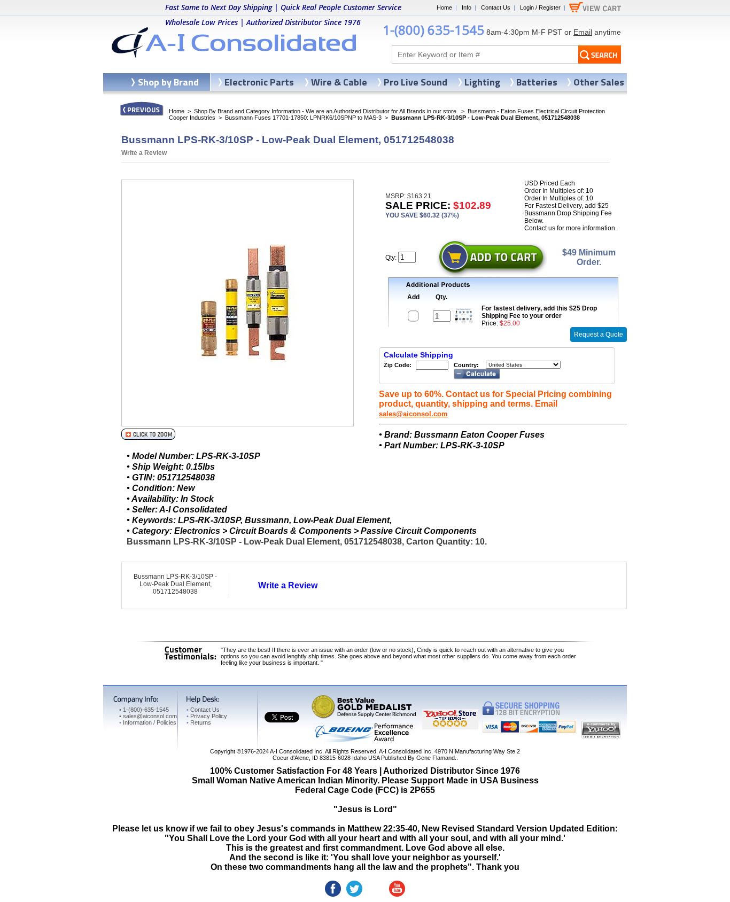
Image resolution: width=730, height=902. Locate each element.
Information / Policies (147, 722)
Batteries (536, 82)
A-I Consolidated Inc (296, 751)
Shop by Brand (168, 82)
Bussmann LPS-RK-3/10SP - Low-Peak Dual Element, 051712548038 (175, 584)
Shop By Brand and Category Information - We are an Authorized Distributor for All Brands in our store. (326, 111)
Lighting (482, 82)
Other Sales (598, 82)
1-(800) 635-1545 (433, 29)
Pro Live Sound (415, 82)
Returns (199, 722)
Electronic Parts (259, 82)
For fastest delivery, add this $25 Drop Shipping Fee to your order (539, 312)
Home (444, 7)
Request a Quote (598, 334)
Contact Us (495, 7)
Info (466, 7)
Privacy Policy (207, 716)
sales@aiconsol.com (413, 414)
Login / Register (540, 7)
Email (582, 32)
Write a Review (144, 153)
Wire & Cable (339, 82)
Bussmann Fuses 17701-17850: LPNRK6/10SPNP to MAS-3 (303, 117)
